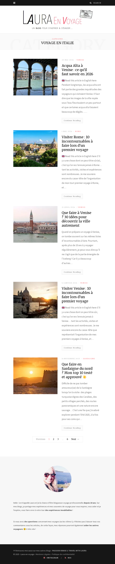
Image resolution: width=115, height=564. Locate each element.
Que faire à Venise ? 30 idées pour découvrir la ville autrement (76, 219)
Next (73, 439)
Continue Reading (72, 121)
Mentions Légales (43, 554)
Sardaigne (89, 359)
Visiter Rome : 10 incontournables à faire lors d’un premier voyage (77, 143)
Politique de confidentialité (63, 554)
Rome (78, 131)
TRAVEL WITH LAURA (77, 550)
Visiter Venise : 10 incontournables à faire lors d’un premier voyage (77, 294)
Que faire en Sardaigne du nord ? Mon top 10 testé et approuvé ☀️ (77, 370)
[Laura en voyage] (57, 19)
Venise (80, 60)
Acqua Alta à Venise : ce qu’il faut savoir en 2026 (77, 69)
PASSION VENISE (59, 550)
